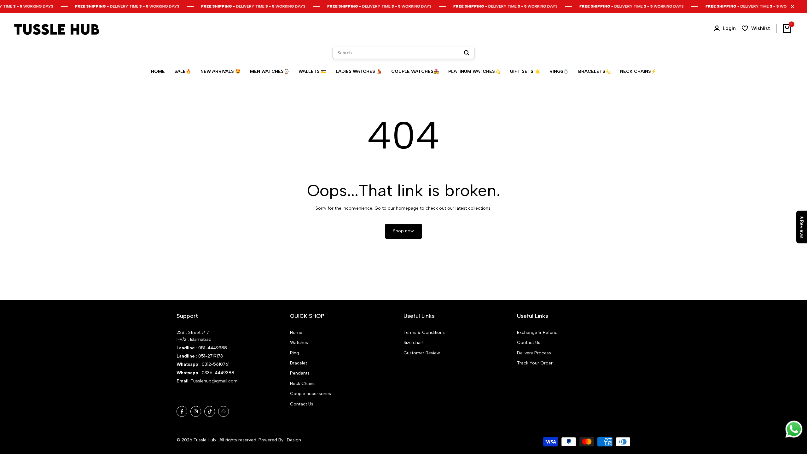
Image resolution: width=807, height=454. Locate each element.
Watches (299, 342)
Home (296, 332)
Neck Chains (303, 383)
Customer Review (422, 353)
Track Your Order (535, 363)
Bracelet (298, 363)
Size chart (414, 342)
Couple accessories (310, 393)
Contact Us (301, 404)
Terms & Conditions (424, 332)
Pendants (300, 373)
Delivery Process (534, 353)
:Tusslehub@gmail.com (213, 381)
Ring (294, 353)
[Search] (466, 53)
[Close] (791, 6)
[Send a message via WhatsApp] (794, 429)
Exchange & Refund (537, 332)
